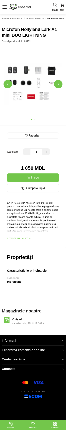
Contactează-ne (13, 359)
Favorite (33, 427)
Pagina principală (12, 19)
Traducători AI (35, 19)
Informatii (9, 340)
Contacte (8, 369)
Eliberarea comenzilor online (23, 350)
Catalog (54, 427)
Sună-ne (11, 425)
